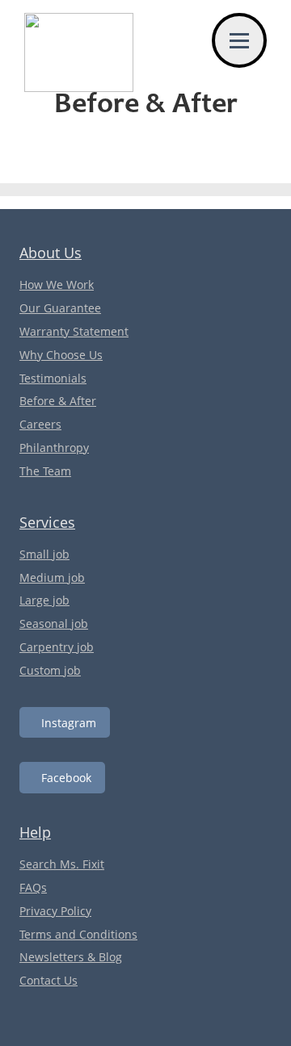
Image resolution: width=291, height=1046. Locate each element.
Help (35, 832)
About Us (50, 252)
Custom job (50, 670)
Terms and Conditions (78, 934)
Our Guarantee (60, 308)
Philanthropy (54, 447)
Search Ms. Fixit (61, 864)
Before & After (57, 400)
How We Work (56, 284)
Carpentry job (56, 647)
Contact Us (48, 980)
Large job (44, 600)
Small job (44, 554)
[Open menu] (239, 40)
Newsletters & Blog (70, 956)
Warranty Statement (74, 331)
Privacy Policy (55, 910)
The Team (45, 471)
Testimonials (52, 378)
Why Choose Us (61, 354)
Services (47, 522)
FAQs (33, 887)
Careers (40, 424)
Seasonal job (53, 623)
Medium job (52, 577)
